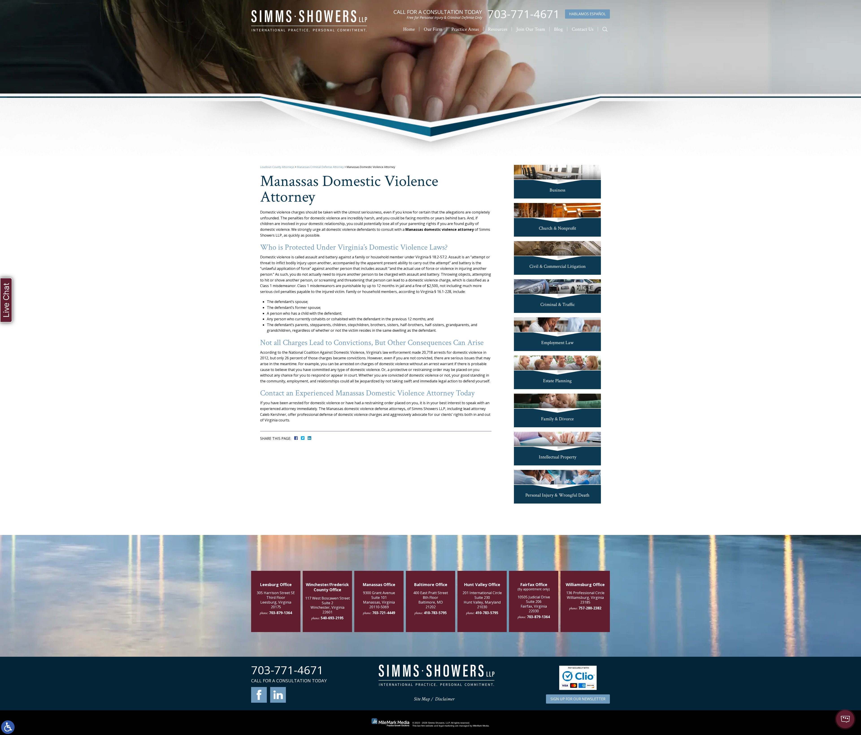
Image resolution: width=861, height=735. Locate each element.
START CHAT (824, 689)
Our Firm (433, 29)
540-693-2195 (332, 617)
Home (409, 29)
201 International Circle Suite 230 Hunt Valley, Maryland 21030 (482, 599)
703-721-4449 (383, 612)
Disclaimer (444, 699)
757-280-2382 (589, 608)
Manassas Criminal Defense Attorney (320, 167)
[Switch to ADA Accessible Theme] (8, 727)
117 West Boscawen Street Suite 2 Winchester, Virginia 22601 (327, 605)
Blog (558, 29)
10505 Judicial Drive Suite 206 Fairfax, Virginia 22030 (533, 604)
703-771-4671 (523, 14)
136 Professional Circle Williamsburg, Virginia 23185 (585, 597)
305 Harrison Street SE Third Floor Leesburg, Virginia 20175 (276, 599)
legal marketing (446, 725)
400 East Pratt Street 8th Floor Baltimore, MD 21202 (430, 599)
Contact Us (583, 29)
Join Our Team (530, 29)
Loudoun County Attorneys (277, 167)
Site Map (422, 699)
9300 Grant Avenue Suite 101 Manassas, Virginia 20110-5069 (379, 599)
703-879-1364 (280, 612)
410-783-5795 (435, 612)
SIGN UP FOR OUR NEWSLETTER (577, 698)
